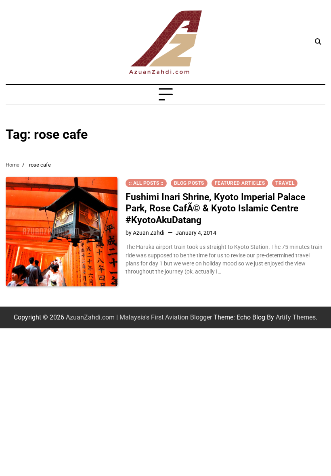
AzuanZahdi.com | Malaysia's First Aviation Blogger (139, 317)
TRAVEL (284, 183)
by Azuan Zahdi (145, 233)
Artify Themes (296, 317)
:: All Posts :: (146, 183)
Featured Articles (240, 183)
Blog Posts (189, 183)
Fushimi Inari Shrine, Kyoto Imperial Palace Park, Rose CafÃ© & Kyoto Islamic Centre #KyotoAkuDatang (215, 208)
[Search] (318, 42)
